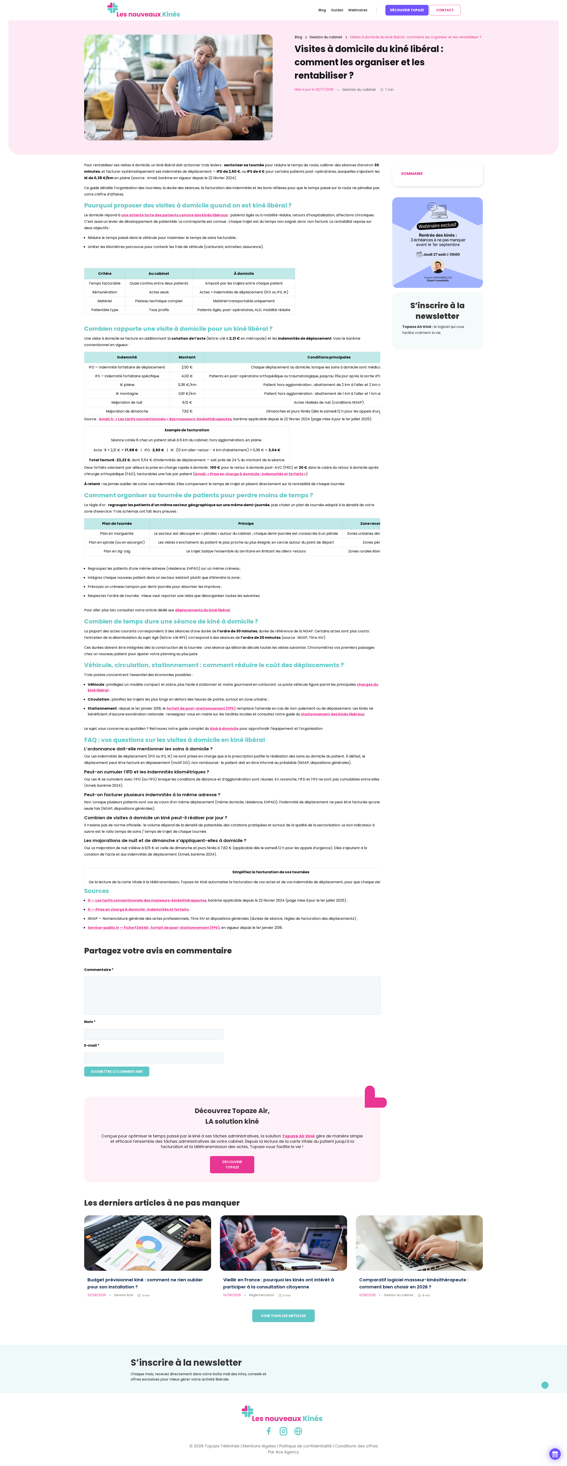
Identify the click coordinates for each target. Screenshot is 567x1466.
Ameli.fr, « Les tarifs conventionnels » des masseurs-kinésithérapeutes (165, 419)
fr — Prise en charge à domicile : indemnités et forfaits (138, 909)
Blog (322, 10)
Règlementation (261, 1295)
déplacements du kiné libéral (202, 610)
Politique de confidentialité (305, 1446)
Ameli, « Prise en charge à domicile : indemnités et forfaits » (250, 473)
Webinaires (357, 10)
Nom (90, 1021)
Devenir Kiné (123, 1295)
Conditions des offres (356, 1446)
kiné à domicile (224, 728)
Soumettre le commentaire (117, 1071)
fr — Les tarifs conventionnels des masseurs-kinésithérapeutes (147, 900)
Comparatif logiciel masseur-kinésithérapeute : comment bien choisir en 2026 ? (413, 1283)
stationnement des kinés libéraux (332, 714)
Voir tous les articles (283, 1315)
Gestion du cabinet (399, 1295)
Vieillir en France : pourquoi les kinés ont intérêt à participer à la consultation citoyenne (278, 1283)
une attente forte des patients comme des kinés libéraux (174, 215)
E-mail (91, 1045)
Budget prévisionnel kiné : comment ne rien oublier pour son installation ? (145, 1283)
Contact (445, 10)
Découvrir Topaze (407, 10)
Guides (337, 10)
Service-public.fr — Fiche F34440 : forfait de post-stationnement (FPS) (154, 927)
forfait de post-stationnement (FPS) (201, 708)
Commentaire (99, 969)
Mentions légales (259, 1446)
